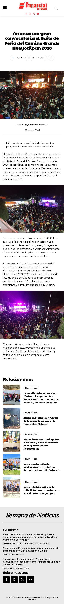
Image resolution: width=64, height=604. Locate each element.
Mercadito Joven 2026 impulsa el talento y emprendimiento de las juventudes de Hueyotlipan (41, 444)
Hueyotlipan (32, 27)
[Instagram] (30, 14)
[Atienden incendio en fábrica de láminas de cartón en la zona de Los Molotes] (11, 418)
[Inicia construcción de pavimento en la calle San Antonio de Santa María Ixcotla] (11, 464)
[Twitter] (34, 14)
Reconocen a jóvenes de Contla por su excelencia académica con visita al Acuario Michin (31, 549)
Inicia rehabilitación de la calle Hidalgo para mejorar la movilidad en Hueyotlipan (41, 490)
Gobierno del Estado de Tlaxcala (19, 543)
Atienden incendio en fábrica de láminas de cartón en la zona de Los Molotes (40, 421)
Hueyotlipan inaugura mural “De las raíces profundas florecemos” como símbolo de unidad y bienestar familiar (41, 397)
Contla (6, 554)
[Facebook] (26, 14)
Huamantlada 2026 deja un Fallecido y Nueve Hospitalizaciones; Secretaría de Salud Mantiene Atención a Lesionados (30, 537)
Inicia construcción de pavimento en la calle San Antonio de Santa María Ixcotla (41, 467)
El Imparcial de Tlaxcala (34, 124)
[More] (51, 58)
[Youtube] (38, 14)
